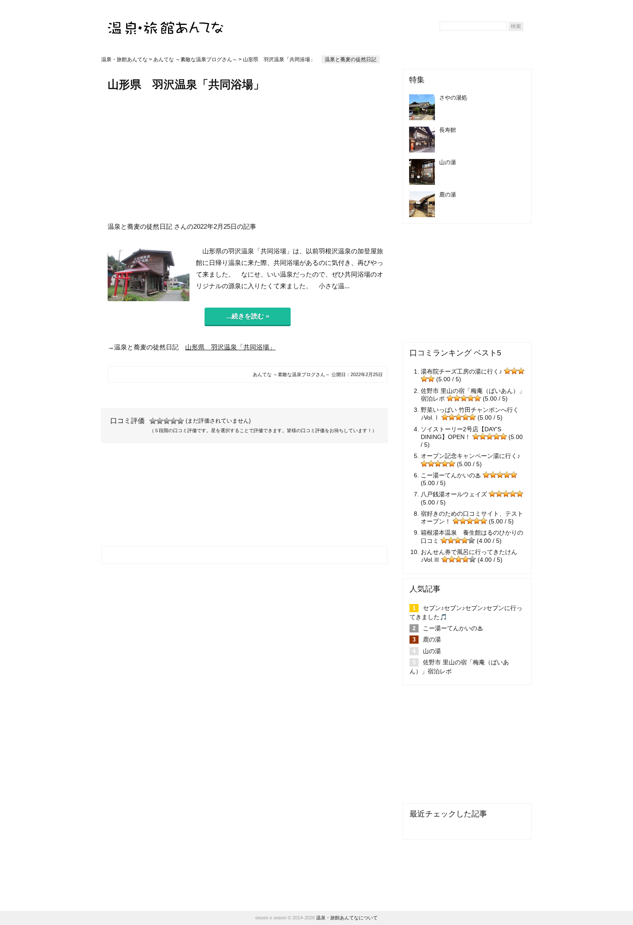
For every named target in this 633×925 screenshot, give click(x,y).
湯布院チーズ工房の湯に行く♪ (461, 371)
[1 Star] (152, 420)
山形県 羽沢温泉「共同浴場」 (230, 347)
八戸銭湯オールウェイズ (454, 494)
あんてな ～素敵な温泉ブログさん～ (195, 59)
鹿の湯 (432, 639)
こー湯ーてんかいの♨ (451, 475)
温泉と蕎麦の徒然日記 (350, 59)
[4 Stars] (173, 420)
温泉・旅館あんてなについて (347, 917)
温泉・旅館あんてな (124, 59)
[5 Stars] (180, 420)
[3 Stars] (166, 420)
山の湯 (432, 651)
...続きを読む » (248, 316)
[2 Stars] (159, 420)
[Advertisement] (247, 156)
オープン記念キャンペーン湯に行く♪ (470, 455)
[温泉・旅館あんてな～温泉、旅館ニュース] (165, 20)
